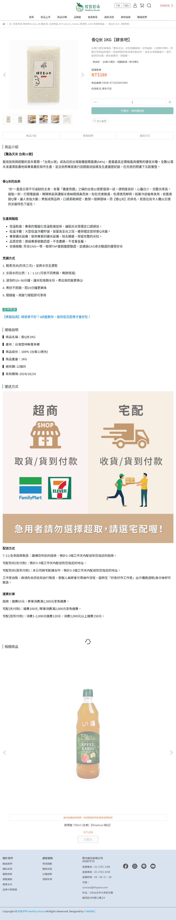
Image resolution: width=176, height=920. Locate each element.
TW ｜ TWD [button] (122, 5)
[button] (82, 75)
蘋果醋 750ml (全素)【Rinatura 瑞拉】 (88, 825)
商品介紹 (31, 135)
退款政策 (47, 879)
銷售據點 (7, 879)
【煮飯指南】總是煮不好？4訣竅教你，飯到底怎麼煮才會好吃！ (47, 317)
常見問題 (47, 863)
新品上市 (45, 17)
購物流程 (47, 868)
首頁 (31, 17)
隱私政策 (7, 868)
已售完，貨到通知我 (132, 110)
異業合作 (7, 884)
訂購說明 (47, 874)
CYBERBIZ (89, 911)
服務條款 (7, 874)
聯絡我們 (142, 17)
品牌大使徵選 (10, 889)
